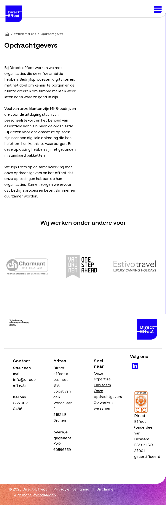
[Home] (7, 33)
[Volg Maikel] (133, 364)
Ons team (102, 385)
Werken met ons (25, 34)
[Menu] (158, 9)
